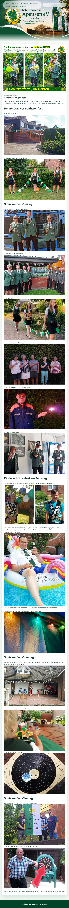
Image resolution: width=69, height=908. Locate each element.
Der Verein (15, 3)
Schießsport (24, 3)
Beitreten (23, 6)
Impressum (33, 3)
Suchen (63, 5)
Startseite (7, 3)
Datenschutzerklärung (11, 6)
